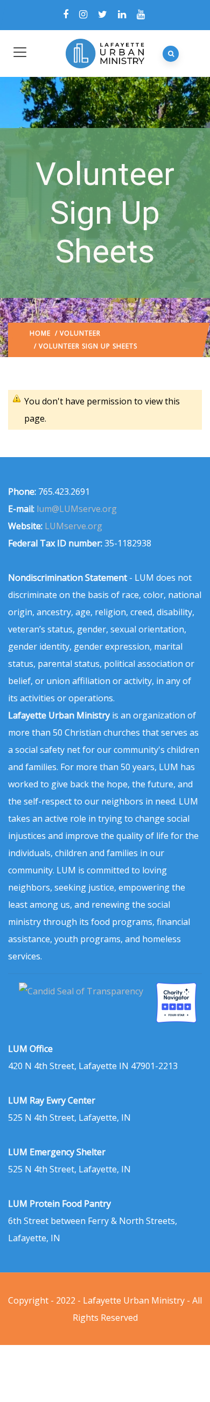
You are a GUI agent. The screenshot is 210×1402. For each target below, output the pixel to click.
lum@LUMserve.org (77, 509)
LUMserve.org (73, 526)
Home (40, 333)
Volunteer (80, 333)
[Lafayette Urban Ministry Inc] (82, 991)
